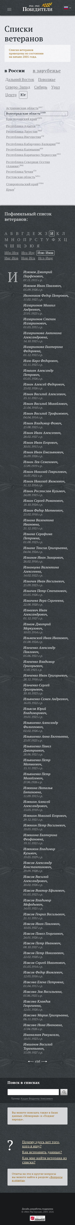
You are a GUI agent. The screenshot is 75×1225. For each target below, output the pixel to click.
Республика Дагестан (22, 131)
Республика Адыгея (21, 126)
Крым (10, 189)
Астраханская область (22, 108)
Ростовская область (20, 177)
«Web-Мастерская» (33, 1211)
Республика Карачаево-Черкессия (31, 155)
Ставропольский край (22, 184)
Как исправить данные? (42, 1152)
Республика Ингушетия (23, 137)
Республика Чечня (19, 171)
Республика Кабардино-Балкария (31, 144)
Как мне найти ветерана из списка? (44, 1160)
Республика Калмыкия (23, 149)
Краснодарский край (21, 119)
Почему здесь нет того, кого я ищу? (41, 1144)
